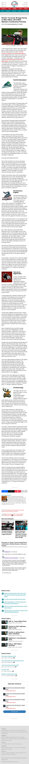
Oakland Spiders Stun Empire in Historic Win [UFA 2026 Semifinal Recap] (15, 611)
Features (3, 737)
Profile (18, 738)
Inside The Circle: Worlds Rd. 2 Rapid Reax (15, 700)
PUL (11, 743)
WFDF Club (10, 662)
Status (26, 731)
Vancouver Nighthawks (18, 515)
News (3, 11)
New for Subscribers (10, 747)
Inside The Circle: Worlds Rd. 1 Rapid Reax (15, 706)
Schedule (4, 2)
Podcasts (14, 11)
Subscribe (24, 4)
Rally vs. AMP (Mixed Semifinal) (15, 644)
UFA (8, 743)
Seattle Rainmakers (19, 53)
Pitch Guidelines (21, 731)
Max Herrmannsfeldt (13, 24)
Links (20, 737)
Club (9, 8)
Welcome (3, 747)
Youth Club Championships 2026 (10, 665)
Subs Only (25, 11)
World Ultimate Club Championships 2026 (13, 660)
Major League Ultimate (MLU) (11, 510)
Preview (21, 24)
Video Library (4, 733)
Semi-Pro (4, 8)
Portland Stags (11, 59)
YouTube (3, 752)
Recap (25, 738)
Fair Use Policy (12, 731)
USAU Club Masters (10, 675)
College (14, 8)
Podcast (10, 738)
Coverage (11, 737)
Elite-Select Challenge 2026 (9, 656)
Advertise (6, 730)
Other (7, 738)
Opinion (3, 738)
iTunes (11, 754)
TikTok (24, 752)
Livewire (10, 740)
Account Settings (22, 747)
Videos (19, 11)
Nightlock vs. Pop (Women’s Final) (17, 638)
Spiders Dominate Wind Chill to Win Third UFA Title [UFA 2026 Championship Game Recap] (15, 595)
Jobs (16, 731)
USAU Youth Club (10, 666)
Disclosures (15, 730)
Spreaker (8, 754)
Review (3, 740)
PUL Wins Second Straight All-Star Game (14, 599)
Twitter (16, 752)
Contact (10, 730)
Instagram (12, 752)
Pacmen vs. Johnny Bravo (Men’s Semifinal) (16, 633)
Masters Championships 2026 (9, 674)
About (3, 730)
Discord (4, 4)
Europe (25, 8)
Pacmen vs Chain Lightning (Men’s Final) (17, 627)
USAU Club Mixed (18, 622)
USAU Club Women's (19, 641)
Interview (16, 737)
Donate (19, 730)
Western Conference (13, 511)
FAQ (6, 749)
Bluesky (20, 752)
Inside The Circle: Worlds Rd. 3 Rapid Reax (15, 694)
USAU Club (10, 657)
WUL (13, 743)
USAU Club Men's (18, 629)
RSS (14, 754)
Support (3, 749)
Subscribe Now (14, 711)
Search (25, 6)
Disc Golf (4, 6)
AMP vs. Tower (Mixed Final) (17, 621)
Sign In (25, 2)
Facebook (8, 752)
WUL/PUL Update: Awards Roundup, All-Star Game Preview (15, 607)
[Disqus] (14, 567)
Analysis (7, 737)
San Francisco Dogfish (18, 514)
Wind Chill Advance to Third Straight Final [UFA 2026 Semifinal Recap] (15, 602)
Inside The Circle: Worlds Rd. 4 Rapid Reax (15, 688)
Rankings (8, 11)
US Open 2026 (5, 669)
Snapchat (3, 754)
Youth (20, 8)
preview (7, 511)
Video (6, 740)
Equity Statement (5, 731)
